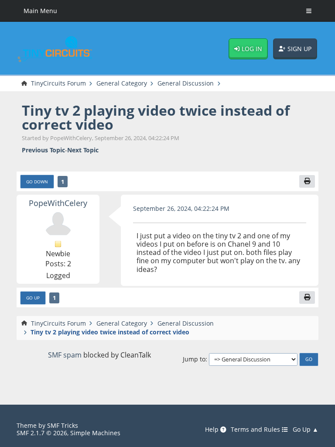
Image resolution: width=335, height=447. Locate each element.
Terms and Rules (256, 429)
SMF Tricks (62, 425)
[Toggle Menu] (308, 11)
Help (212, 429)
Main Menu (40, 11)
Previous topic (43, 150)
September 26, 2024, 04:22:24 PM (181, 208)
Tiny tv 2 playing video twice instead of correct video (156, 117)
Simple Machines (95, 433)
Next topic (83, 150)
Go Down (37, 182)
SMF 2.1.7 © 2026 (42, 433)
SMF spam (65, 355)
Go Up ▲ (305, 429)
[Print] (307, 181)
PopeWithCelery (58, 202)
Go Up (33, 298)
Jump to (194, 359)
